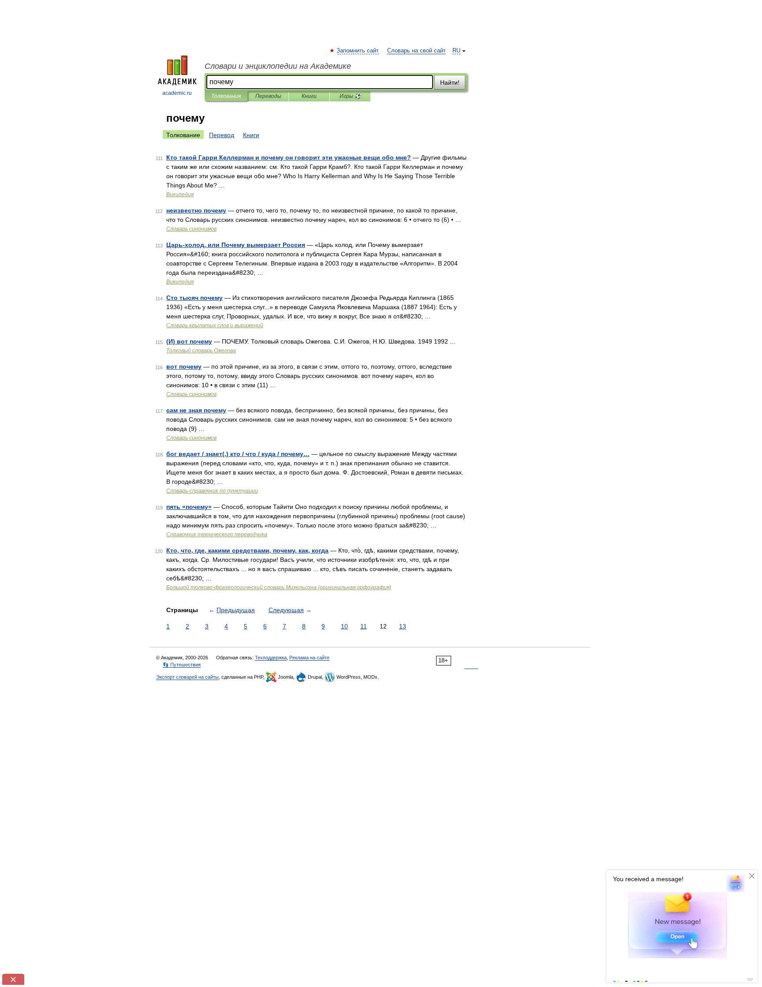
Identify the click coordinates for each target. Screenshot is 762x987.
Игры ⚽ (350, 96)
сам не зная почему (196, 410)
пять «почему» (189, 506)
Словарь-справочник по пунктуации (212, 491)
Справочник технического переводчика (216, 534)
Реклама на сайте (309, 657)
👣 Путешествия (182, 664)
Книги (309, 96)
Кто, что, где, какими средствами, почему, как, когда (247, 550)
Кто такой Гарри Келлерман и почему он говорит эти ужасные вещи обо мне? (288, 157)
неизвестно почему (196, 210)
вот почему (184, 366)
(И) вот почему (189, 341)
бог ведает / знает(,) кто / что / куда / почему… (238, 453)
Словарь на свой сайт (416, 51)
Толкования (226, 96)
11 (363, 626)
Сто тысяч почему (194, 297)
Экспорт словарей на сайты (187, 677)
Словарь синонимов (191, 229)
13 (402, 626)
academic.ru (177, 93)
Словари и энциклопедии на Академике (278, 66)
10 (344, 626)
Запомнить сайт (358, 51)
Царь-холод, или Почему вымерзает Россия (235, 244)
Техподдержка (271, 657)
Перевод (221, 134)
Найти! (449, 82)
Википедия (180, 194)
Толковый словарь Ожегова (201, 351)
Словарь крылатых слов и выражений (214, 325)
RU (456, 51)
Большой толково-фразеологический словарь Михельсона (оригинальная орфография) (278, 587)
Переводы (268, 96)
